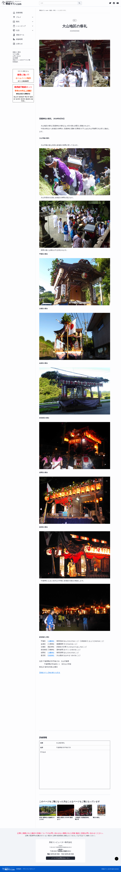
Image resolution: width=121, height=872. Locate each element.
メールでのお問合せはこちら (60, 858)
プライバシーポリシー (29, 869)
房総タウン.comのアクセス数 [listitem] (21, 60)
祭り (75, 20)
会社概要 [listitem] (15, 58)
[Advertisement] (74, 102)
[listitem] (110, 3)
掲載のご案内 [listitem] (17, 52)
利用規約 (18, 869)
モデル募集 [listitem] (16, 54)
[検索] (79, 3)
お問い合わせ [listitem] (17, 56)
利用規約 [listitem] (15, 62)
